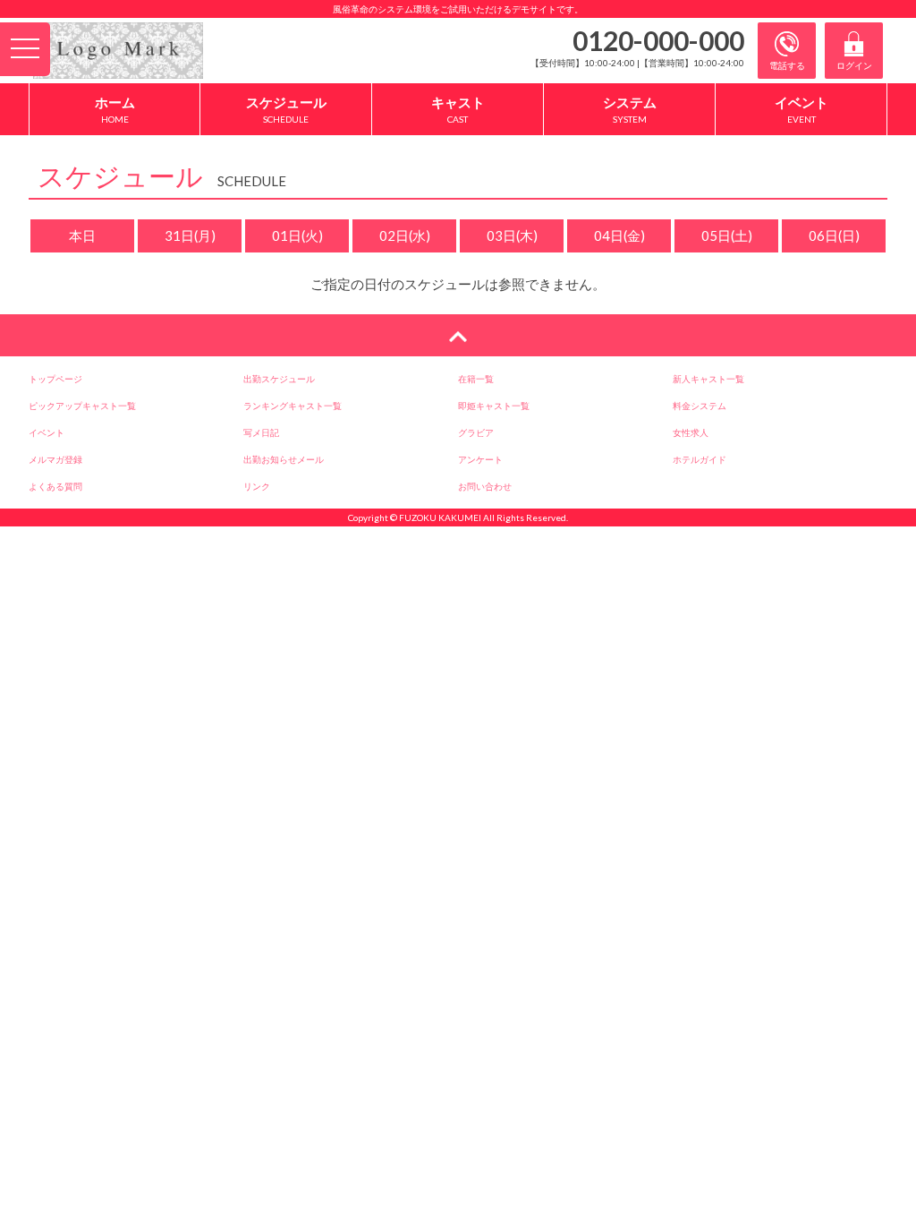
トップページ (55, 378)
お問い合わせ (485, 486)
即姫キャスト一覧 (494, 405)
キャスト (458, 109)
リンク (256, 486)
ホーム (115, 109)
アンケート (480, 459)
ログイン (854, 65)
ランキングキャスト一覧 (292, 405)
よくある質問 (55, 486)
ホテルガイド (699, 459)
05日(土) (726, 235)
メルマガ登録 (55, 459)
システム (630, 109)
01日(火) (297, 235)
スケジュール (286, 109)
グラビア (476, 432)
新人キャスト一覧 (708, 378)
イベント (801, 109)
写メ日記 (261, 432)
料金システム (699, 405)
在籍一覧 (476, 378)
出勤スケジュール (279, 378)
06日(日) (834, 235)
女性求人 (690, 432)
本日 (82, 235)
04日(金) (619, 235)
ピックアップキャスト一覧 (82, 405)
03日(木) (512, 235)
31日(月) (190, 235)
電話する (787, 65)
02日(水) (404, 235)
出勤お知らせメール (283, 459)
